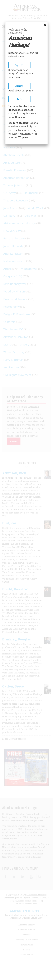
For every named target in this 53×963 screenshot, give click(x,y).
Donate (19, 85)
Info (19, 99)
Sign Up (19, 65)
